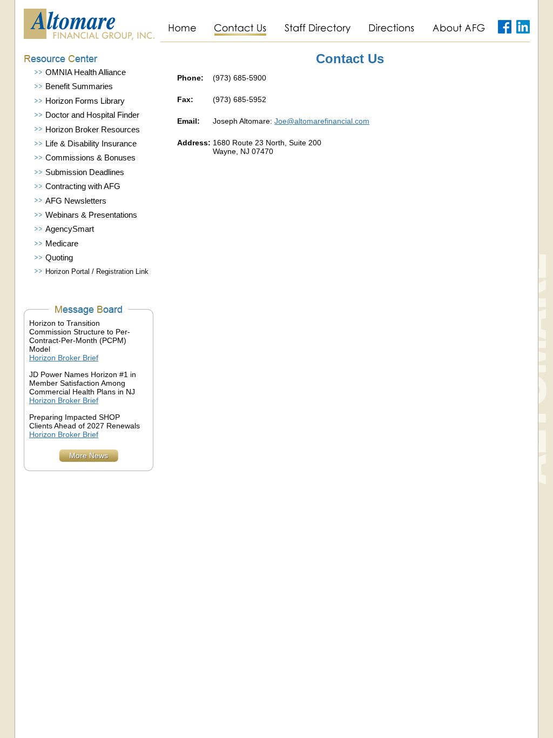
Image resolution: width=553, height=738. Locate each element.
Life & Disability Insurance (91, 143)
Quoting (59, 257)
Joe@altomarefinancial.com (321, 121)
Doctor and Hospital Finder (92, 115)
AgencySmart (69, 229)
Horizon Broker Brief (63, 357)
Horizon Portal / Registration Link (97, 271)
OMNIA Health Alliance (85, 72)
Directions (391, 28)
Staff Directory (317, 28)
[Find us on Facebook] (504, 28)
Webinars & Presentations (91, 215)
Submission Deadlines (84, 172)
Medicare (61, 243)
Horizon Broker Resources (92, 129)
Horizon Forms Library (85, 101)
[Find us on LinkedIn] (523, 28)
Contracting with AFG (82, 186)
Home (182, 28)
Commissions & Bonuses (90, 157)
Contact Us (240, 28)
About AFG (458, 28)
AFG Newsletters (75, 201)
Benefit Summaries (79, 86)
